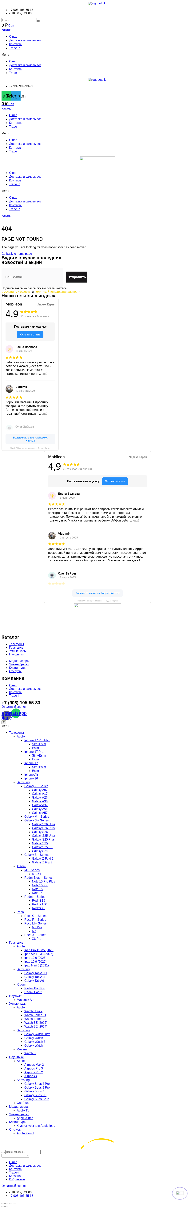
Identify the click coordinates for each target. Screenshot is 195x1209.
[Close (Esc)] (3, 1203)
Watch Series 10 (35, 1018)
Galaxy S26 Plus (43, 828)
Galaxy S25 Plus (43, 839)
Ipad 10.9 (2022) (35, 961)
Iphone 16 (31, 778)
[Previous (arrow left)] (3, 1206)
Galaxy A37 (40, 805)
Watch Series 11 (35, 1015)
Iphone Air (31, 774)
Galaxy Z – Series (36, 854)
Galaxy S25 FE (42, 847)
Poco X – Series (35, 935)
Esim (35, 748)
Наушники (16, 1057)
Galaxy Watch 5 (35, 1041)
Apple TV (23, 1110)
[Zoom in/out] (14, 1203)
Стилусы (15, 1129)
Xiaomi (21, 866)
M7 (34, 931)
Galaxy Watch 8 (35, 1038)
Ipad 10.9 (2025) (35, 957)
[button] (97, 54)
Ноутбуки (15, 996)
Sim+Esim (39, 744)
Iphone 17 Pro (33, 751)
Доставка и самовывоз (25, 40)
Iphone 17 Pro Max (37, 740)
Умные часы (17, 1003)
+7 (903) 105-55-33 (21, 702)
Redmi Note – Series (38, 877)
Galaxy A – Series (36, 786)
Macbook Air (25, 999)
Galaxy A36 (40, 801)
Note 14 (37, 893)
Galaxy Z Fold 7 (43, 858)
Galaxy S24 (40, 851)
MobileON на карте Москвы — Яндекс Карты (30, 448)
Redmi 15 (38, 900)
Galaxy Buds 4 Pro (37, 1083)
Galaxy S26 (40, 831)
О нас (13, 36)
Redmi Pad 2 (33, 992)
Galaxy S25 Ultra (43, 835)
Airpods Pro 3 (33, 1068)
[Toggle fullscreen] (10, 1203)
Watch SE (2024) (35, 1026)
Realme (22, 1049)
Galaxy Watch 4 (35, 1045)
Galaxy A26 (40, 797)
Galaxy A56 (40, 809)
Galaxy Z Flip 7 (42, 862)
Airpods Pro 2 (33, 1072)
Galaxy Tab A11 (35, 976)
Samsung (23, 782)
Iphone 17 (31, 763)
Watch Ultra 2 (33, 1011)
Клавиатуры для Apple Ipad (36, 1125)
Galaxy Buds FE (35, 1095)
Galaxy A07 (40, 789)
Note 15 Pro (40, 885)
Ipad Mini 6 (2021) (36, 965)
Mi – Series (32, 870)
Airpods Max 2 (34, 1064)
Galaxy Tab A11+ (35, 973)
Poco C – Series (35, 915)
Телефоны (16, 732)
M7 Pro (37, 927)
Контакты (15, 44)
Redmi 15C (39, 904)
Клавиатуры (17, 1122)
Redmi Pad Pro (34, 988)
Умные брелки (19, 1114)
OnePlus (23, 1102)
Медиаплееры (19, 1106)
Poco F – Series (35, 919)
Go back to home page (17, 253)
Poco (20, 912)
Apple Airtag (25, 1118)
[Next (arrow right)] (6, 1206)
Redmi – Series (34, 896)
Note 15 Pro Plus (43, 881)
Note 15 (37, 889)
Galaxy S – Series (36, 820)
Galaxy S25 (40, 843)
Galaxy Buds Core (36, 1099)
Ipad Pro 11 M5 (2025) (39, 950)
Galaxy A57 (40, 812)
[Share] (6, 1203)
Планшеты (16, 942)
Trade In (14, 48)
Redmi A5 (38, 908)
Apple (21, 736)
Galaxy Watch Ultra (37, 1034)
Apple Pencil (25, 1133)
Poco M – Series (35, 923)
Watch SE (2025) (35, 1022)
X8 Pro (36, 938)
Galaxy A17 (40, 793)
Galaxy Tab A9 (34, 980)
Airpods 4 (30, 1076)
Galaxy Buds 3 (34, 1091)
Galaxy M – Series (36, 816)
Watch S (30, 1053)
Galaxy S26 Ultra (43, 824)
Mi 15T (36, 873)
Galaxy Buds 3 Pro (37, 1087)
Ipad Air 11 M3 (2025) (38, 954)
